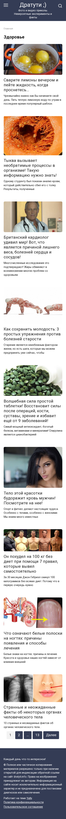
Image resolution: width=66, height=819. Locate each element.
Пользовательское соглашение (23, 807)
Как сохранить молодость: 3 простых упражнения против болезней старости (32, 334)
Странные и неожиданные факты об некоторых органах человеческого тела (32, 712)
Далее (51, 735)
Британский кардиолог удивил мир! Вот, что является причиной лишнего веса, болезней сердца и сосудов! (31, 247)
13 (37, 735)
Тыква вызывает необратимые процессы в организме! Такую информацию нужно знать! (30, 168)
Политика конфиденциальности (24, 802)
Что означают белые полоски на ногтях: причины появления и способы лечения (33, 640)
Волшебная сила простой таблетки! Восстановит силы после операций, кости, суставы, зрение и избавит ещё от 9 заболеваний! (32, 411)
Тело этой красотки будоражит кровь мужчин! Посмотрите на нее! (30, 498)
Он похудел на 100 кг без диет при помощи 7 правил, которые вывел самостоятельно (31, 564)
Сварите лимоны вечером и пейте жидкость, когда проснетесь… (31, 85)
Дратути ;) (33, 4)
